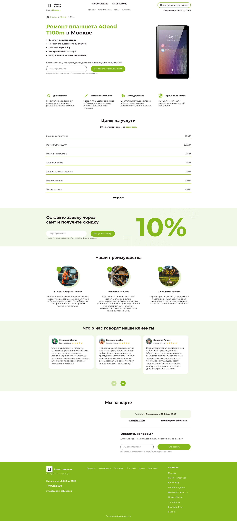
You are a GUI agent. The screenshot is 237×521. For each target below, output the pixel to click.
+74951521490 (119, 3)
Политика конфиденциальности (118, 516)
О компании (104, 10)
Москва (172, 473)
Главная (53, 17)
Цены (116, 10)
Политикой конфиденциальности (84, 73)
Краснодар (173, 482)
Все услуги (118, 197)
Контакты (126, 10)
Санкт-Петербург (177, 478)
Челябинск (174, 502)
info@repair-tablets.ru (174, 420)
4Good (63, 17)
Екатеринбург (175, 507)
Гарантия (119, 468)
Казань (171, 512)
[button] (123, 383)
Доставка (131, 468)
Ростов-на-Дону (176, 487)
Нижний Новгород (178, 492)
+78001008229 (99, 3)
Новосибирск (175, 497)
